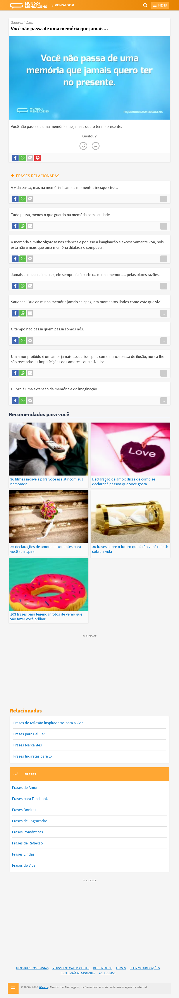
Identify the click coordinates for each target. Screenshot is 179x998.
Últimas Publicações (145, 968)
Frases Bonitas (24, 809)
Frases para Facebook (30, 798)
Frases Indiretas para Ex (32, 756)
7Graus (43, 987)
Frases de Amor (25, 787)
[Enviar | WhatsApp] (22, 158)
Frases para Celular (29, 733)
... (163, 199)
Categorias (107, 973)
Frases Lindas (23, 854)
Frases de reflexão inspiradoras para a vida (48, 722)
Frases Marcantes (27, 745)
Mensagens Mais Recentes (70, 968)
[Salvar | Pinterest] (37, 158)
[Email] (30, 158)
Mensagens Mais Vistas (32, 968)
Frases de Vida (24, 865)
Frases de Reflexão (27, 843)
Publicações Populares (78, 973)
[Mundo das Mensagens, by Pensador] (50, 6)
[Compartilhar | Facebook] (15, 158)
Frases (121, 968)
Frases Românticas (27, 831)
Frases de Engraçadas (30, 820)
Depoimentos (102, 968)
